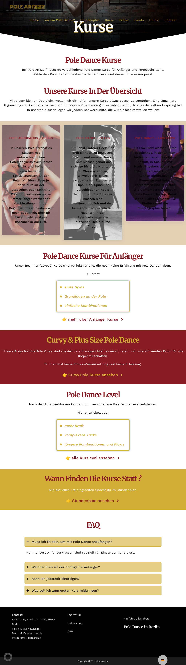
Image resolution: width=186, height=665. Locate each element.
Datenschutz (75, 623)
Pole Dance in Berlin (142, 627)
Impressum (75, 615)
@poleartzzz (33, 637)
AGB (70, 631)
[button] (8, 657)
